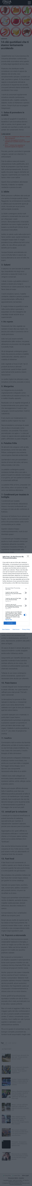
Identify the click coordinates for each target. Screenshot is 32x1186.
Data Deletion (6, 629)
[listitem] (16, 588)
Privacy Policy (26, 629)
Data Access (16, 629)
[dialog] (16, 593)
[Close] (28, 556)
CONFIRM (10, 623)
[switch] (25, 593)
